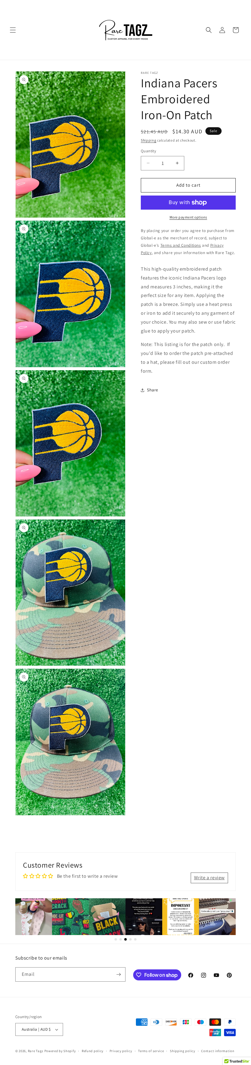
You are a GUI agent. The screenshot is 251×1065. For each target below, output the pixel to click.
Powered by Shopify (60, 1051)
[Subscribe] (118, 974)
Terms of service (151, 1051)
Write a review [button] (209, 877)
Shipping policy (182, 1051)
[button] (13, 30)
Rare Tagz (35, 1051)
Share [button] (152, 390)
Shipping (148, 140)
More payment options (188, 217)
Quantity (148, 151)
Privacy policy (121, 1051)
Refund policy (92, 1051)
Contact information (217, 1051)
